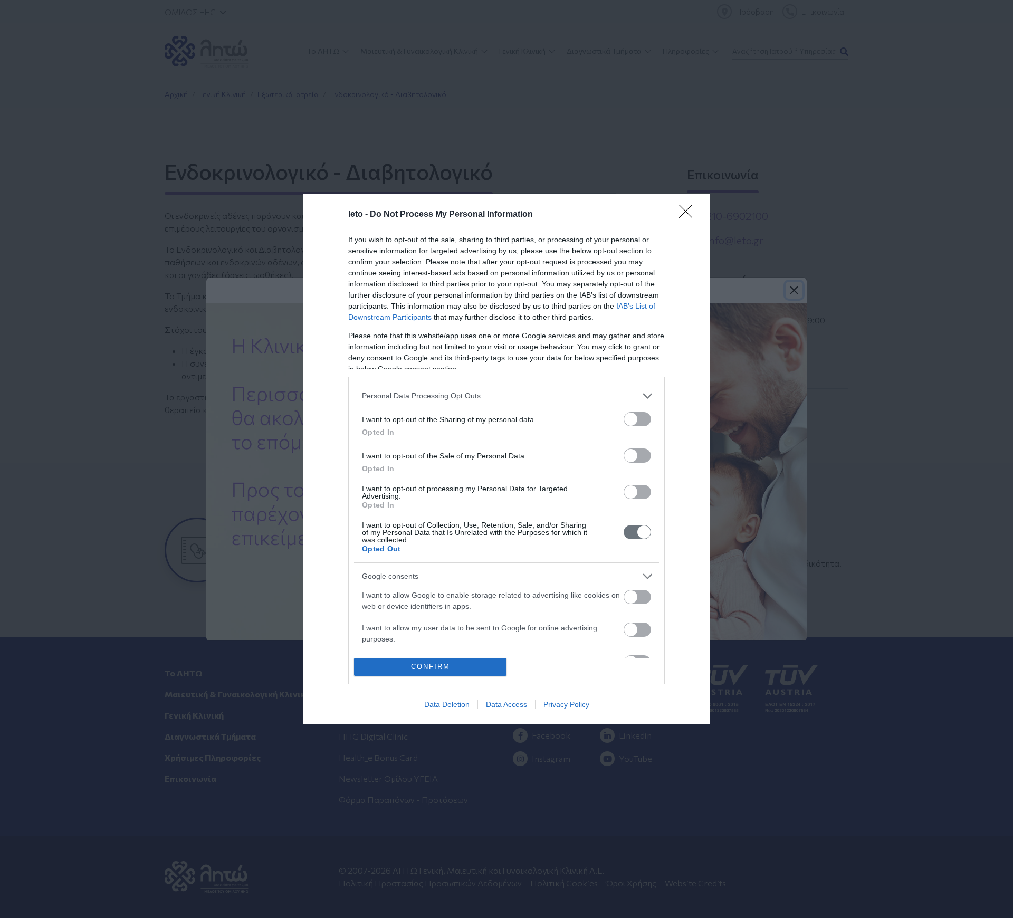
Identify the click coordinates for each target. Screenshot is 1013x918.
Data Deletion (447, 704)
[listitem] (506, 395)
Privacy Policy (566, 704)
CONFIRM (430, 667)
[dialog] (506, 459)
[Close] (689, 215)
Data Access (506, 704)
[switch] (637, 419)
